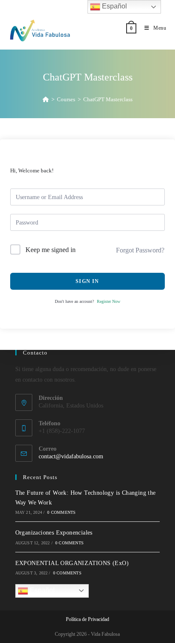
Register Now (108, 301)
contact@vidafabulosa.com (71, 456)
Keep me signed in (50, 249)
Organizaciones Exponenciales (54, 532)
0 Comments (61, 512)
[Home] (45, 99)
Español (41, 590)
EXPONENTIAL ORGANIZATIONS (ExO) (72, 563)
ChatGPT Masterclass (108, 99)
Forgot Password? (140, 250)
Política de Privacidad (87, 619)
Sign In (87, 281)
